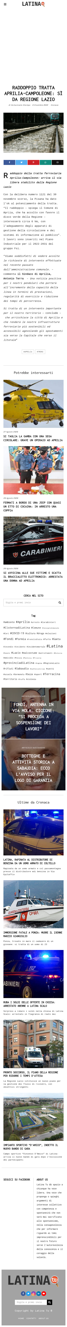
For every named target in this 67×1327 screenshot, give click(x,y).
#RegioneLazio (51, 663)
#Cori (6, 633)
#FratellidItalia (34, 639)
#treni (40, 352)
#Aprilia (28, 352)
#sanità (50, 669)
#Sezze (29, 674)
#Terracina (51, 674)
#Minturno (58, 653)
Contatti (31, 1318)
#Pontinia (27, 658)
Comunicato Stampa (20, 105)
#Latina (54, 646)
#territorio (10, 679)
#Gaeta (56, 638)
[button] (60, 602)
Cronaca (54, 105)
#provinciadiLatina (18, 662)
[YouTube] (43, 1293)
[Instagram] (33, 1293)
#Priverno (37, 658)
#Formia (20, 639)
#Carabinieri (48, 622)
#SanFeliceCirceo (37, 669)
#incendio (8, 647)
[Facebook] (9, 162)
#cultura (30, 633)
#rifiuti (8, 668)
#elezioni (51, 633)
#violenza (31, 679)
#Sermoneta (18, 674)
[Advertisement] (33, 45)
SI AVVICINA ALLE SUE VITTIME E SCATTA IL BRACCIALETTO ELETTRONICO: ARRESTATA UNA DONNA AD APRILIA (33, 576)
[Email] (57, 162)
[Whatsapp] (45, 162)
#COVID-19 (17, 633)
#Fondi (8, 639)
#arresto (35, 622)
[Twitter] (21, 162)
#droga (40, 633)
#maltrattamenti (45, 653)
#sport (38, 674)
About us (44, 1318)
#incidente (19, 647)
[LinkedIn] (38, 1293)
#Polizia (18, 658)
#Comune (36, 627)
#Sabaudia (22, 668)
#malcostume (29, 652)
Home (21, 1318)
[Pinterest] (33, 162)
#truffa (21, 679)
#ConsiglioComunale (50, 628)
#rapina (39, 663)
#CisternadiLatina (16, 627)
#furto (47, 639)
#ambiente (9, 622)
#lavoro (6, 653)
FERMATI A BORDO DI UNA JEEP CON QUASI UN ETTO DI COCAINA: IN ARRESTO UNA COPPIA (32, 506)
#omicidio (8, 658)
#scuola (7, 674)
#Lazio (16, 652)
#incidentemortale (36, 647)
